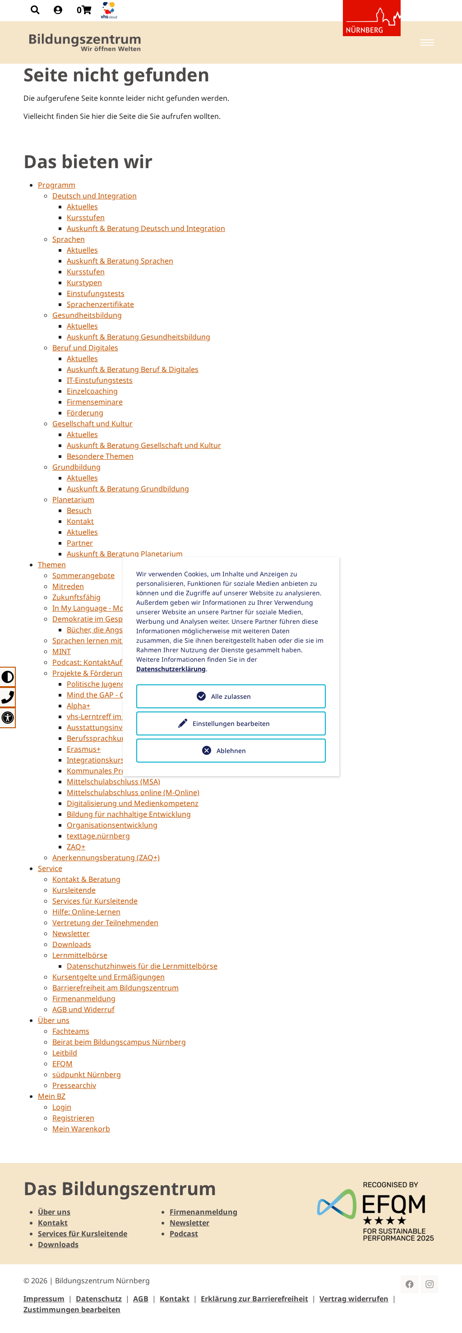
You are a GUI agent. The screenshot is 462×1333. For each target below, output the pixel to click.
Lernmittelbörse (79, 955)
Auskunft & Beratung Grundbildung (128, 489)
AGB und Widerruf (83, 1009)
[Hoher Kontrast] (8, 677)
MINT (61, 651)
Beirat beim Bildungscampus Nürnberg (119, 1042)
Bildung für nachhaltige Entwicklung (129, 814)
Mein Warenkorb (81, 1129)
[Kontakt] (8, 697)
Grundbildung (76, 467)
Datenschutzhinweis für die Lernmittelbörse (142, 966)
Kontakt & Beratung (86, 879)
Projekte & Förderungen (93, 673)
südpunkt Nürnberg (86, 1074)
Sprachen (68, 239)
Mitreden (68, 586)
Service (50, 868)
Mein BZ (51, 1096)
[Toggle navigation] (427, 42)
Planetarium (73, 499)
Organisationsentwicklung (112, 825)
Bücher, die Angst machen (111, 630)
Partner (80, 543)
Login (61, 1107)
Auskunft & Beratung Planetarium (125, 554)
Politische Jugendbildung (109, 684)
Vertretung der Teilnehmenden (105, 923)
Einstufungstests (96, 293)
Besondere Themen (100, 456)
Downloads (71, 944)
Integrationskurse (98, 760)
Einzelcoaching (92, 391)
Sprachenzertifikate (100, 304)
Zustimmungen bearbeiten (71, 1309)
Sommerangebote (83, 575)
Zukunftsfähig (76, 597)
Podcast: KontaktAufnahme (99, 662)
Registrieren (73, 1118)
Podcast (184, 1234)
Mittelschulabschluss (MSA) (113, 782)
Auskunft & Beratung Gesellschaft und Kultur (144, 445)
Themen (52, 565)
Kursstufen (86, 217)
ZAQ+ (76, 847)
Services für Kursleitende (95, 901)
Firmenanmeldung (84, 998)
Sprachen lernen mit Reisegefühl (108, 640)
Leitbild (64, 1053)
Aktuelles (82, 207)
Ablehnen (231, 750)
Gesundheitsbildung (87, 315)
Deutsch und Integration (94, 196)
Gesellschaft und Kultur (92, 424)
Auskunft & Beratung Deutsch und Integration (146, 228)
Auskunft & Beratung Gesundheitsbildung (138, 337)
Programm (56, 185)
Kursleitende (74, 890)
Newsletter (71, 933)
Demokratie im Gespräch (95, 619)
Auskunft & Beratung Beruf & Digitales (133, 369)
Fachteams (70, 1031)
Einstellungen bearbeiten (231, 723)
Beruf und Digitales (85, 348)
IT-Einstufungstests (100, 380)
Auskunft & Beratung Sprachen (120, 261)
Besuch (79, 510)
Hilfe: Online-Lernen (86, 912)
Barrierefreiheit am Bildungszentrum (115, 988)
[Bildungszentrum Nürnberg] (85, 42)
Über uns (53, 1020)
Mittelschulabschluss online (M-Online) (133, 792)
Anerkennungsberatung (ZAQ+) (106, 857)
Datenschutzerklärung (171, 668)
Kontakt (80, 521)
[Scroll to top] (442, 1313)
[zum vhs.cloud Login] (110, 10)
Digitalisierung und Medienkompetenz (133, 803)
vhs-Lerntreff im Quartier (109, 716)
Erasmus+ (84, 749)
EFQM (62, 1064)
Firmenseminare (95, 402)
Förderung (85, 413)
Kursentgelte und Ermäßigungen (108, 977)
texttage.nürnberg (98, 836)
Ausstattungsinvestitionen (112, 727)
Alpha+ (78, 706)
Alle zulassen (231, 696)
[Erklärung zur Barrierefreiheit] (8, 717)
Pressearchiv (74, 1085)
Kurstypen (84, 282)
